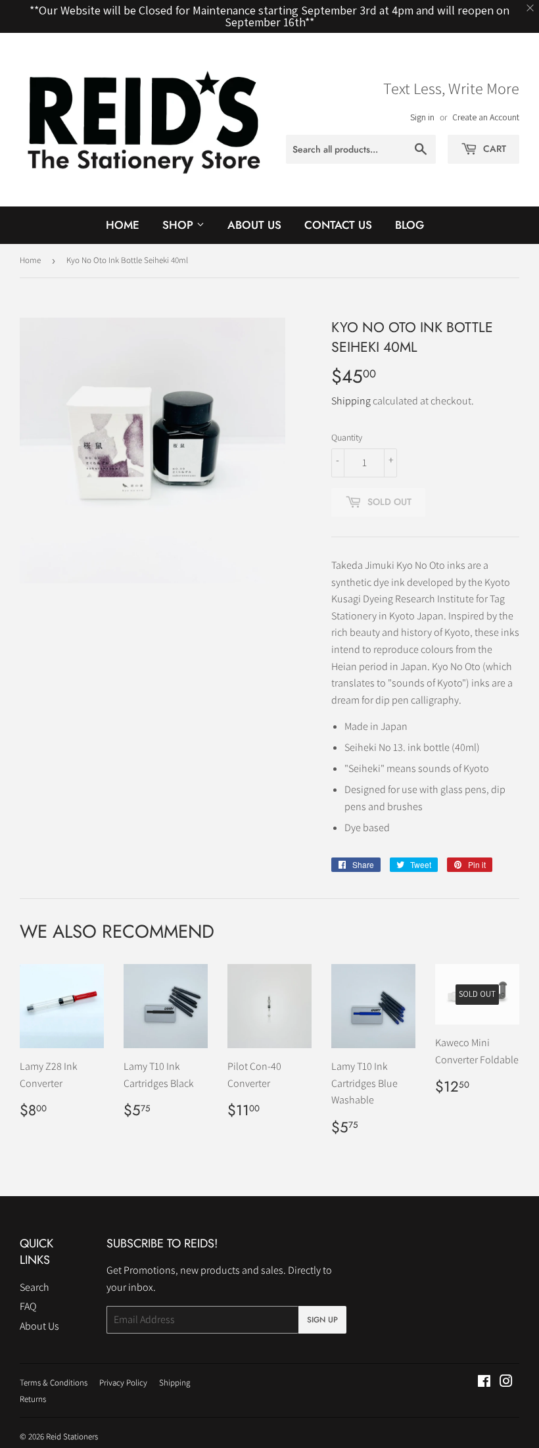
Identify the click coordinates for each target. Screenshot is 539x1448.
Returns (33, 1399)
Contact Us (338, 225)
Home (122, 225)
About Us (254, 225)
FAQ (28, 1306)
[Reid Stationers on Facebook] (484, 1382)
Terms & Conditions (53, 1382)
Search (34, 1287)
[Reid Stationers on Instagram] (506, 1382)
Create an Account (485, 117)
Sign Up (322, 1320)
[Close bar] (531, 8)
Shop (179, 225)
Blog (409, 225)
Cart (493, 148)
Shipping (351, 401)
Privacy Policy (123, 1382)
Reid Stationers (72, 1436)
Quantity (346, 437)
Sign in (422, 117)
